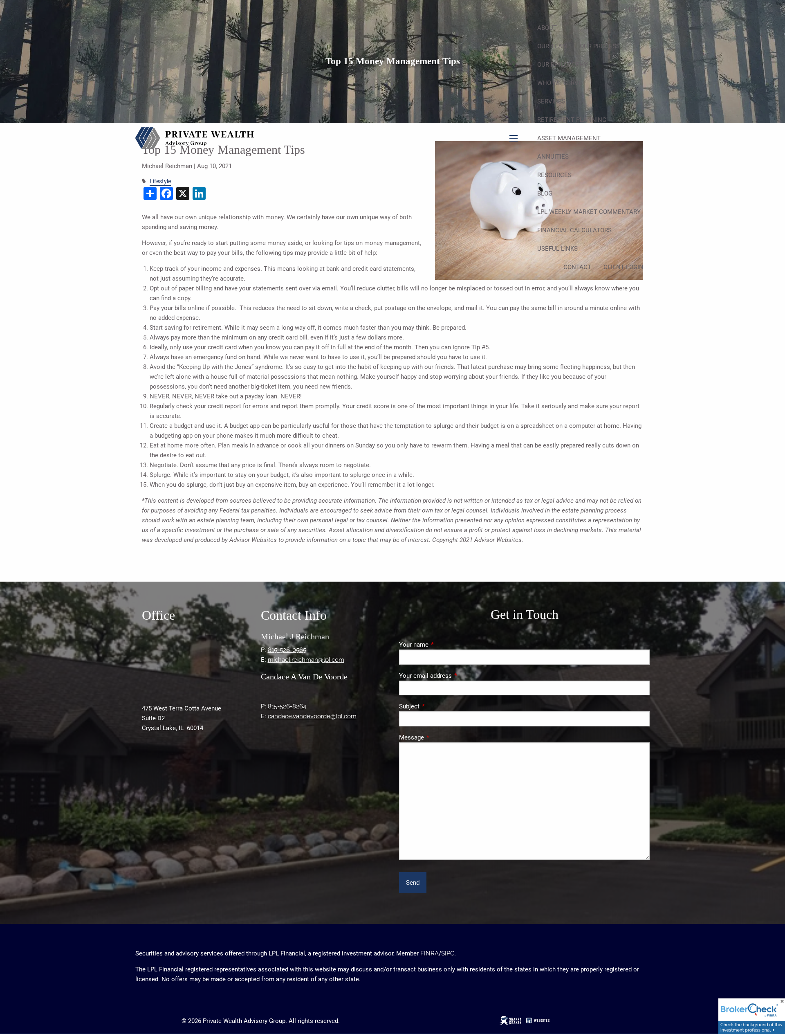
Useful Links (557, 248)
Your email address (455, 675)
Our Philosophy (562, 64)
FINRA (429, 953)
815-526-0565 (287, 650)
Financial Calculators (574, 230)
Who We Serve (559, 83)
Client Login (623, 267)
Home (635, 9)
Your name (443, 644)
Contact (577, 267)
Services (551, 101)
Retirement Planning (571, 120)
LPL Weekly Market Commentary (589, 212)
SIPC (447, 953)
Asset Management (569, 138)
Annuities (553, 156)
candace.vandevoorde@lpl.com (312, 716)
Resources (554, 175)
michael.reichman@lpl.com (306, 659)
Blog (544, 193)
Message (441, 737)
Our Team (552, 46)
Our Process (600, 46)
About (547, 27)
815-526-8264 (287, 706)
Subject (438, 706)
